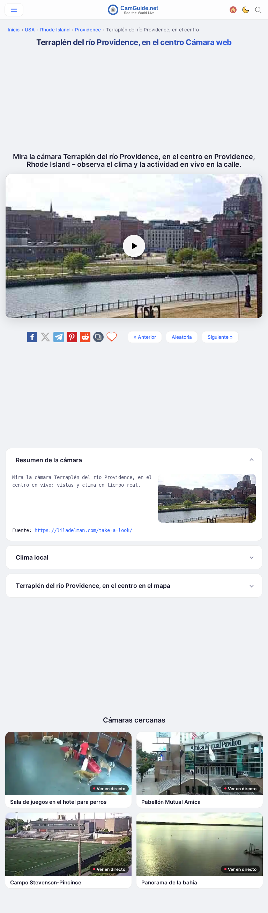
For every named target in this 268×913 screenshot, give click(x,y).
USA (30, 29)
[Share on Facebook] (32, 337)
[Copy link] (98, 337)
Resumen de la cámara (49, 460)
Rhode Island (55, 29)
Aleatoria (182, 337)
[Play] (134, 246)
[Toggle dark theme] (245, 9)
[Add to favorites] (111, 337)
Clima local (32, 557)
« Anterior (145, 337)
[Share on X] (45, 337)
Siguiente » (220, 337)
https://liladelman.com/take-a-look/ (83, 530)
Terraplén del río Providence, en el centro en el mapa (93, 585)
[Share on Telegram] (58, 337)
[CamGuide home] (134, 10)
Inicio (14, 29)
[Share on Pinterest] (72, 337)
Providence (88, 29)
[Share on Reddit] (85, 337)
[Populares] (233, 9)
